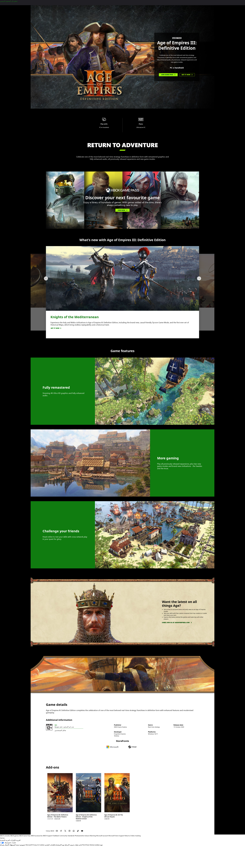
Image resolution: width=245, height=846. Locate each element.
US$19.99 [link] (50, 819)
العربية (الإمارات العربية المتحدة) (10, 840)
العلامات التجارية (50, 845)
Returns (127, 836)
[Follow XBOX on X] (65, 830)
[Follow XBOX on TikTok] (77, 830)
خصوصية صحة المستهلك (17, 845)
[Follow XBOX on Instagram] (69, 830)
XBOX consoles (5, 836)
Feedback (56, 836)
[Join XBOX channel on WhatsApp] (73, 830)
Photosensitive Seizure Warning (85, 836)
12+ (56, 725)
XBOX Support (47, 836)
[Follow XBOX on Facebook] (61, 830)
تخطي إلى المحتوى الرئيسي (8, 1)
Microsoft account (102, 836)
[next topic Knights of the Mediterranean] (199, 278)
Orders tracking (135, 836)
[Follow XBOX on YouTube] (82, 830)
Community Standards (66, 836)
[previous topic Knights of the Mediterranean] (46, 278)
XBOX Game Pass (25, 836)
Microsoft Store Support (116, 836)
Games (2, 838)
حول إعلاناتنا (99, 845)
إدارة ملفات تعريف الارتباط (73, 845)
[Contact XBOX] (56, 830)
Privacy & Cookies (38, 845)
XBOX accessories (36, 836)
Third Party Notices (88, 845)
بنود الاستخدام (60, 845)
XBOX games (14, 836)
